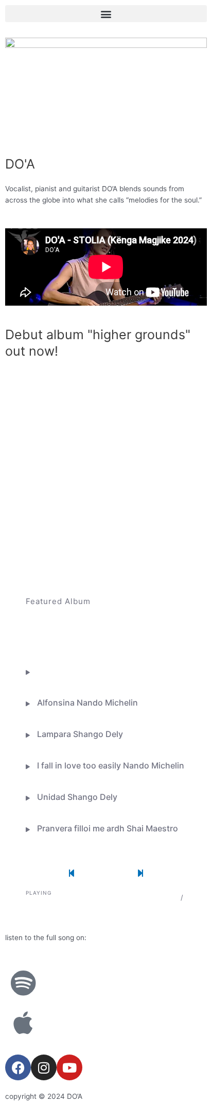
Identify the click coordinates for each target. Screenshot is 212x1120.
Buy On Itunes (81, 638)
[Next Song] (140, 874)
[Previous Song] (72, 874)
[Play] (107, 874)
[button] (106, 13)
